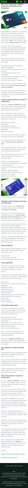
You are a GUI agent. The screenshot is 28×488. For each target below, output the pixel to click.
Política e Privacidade (18, 465)
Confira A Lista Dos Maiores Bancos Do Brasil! (13, 454)
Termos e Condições (9, 465)
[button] (17, 2)
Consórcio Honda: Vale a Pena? (9, 457)
